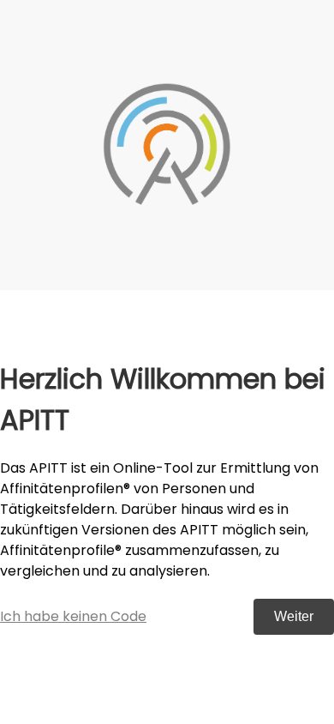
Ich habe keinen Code (73, 616)
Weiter (293, 616)
